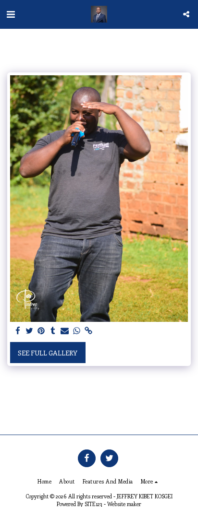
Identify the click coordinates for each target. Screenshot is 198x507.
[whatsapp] (77, 331)
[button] (10, 14)
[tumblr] (53, 331)
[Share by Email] (65, 331)
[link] (88, 331)
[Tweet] (29, 331)
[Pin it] (41, 331)
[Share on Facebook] (17, 331)
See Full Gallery (47, 352)
